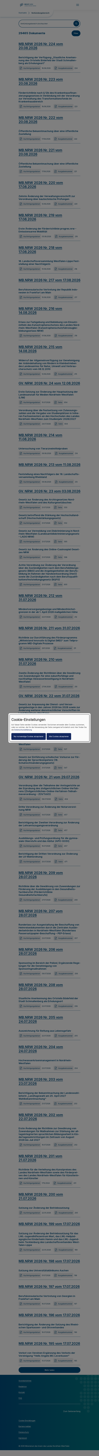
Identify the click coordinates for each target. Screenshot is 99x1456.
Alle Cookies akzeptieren (59, 736)
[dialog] (49, 728)
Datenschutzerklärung (23, 730)
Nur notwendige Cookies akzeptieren (28, 736)
